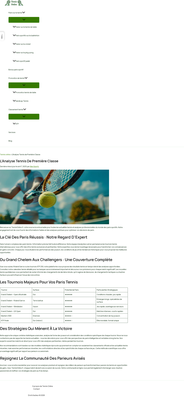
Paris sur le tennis (15, 13)
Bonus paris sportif (16, 69)
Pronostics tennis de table (26, 92)
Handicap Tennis (22, 101)
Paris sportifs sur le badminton (27, 35)
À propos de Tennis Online (42, 386)
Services (12, 132)
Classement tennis (16, 109)
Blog (10, 141)
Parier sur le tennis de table (26, 27)
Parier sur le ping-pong (24, 52)
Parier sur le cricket (23, 44)
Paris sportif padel (23, 61)
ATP (17, 124)
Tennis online (5, 154)
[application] (23, 12)
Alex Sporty (34, 166)
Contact (36, 389)
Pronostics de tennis (17, 78)
